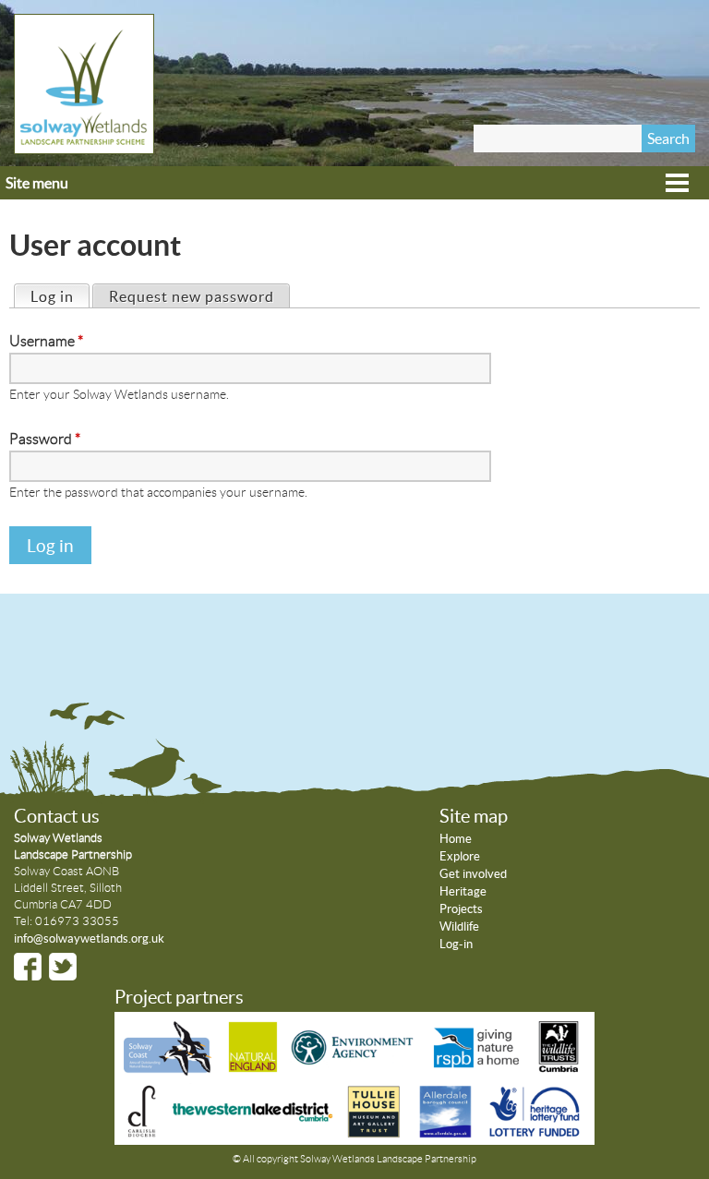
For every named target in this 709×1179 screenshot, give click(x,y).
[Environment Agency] (355, 1071)
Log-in (456, 944)
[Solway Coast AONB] (171, 1071)
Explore (459, 856)
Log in (59, 296)
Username (46, 341)
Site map (473, 816)
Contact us (57, 816)
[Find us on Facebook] (28, 966)
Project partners (179, 997)
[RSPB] (478, 1071)
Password (44, 439)
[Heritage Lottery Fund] (533, 1133)
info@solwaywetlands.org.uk (89, 938)
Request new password (191, 296)
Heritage (463, 891)
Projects (461, 909)
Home (455, 839)
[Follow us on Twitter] (63, 966)
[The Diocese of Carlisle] (143, 1133)
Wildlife (459, 926)
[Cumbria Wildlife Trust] (558, 1071)
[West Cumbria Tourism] (251, 1133)
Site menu (37, 182)
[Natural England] (252, 1071)
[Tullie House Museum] (374, 1133)
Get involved (473, 874)
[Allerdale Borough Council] (445, 1133)
